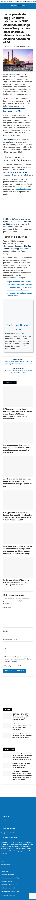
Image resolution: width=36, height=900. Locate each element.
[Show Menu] (2, 6)
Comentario (7, 607)
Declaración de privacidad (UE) (10, 878)
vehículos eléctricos (23, 189)
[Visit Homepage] (18, 5)
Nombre (6, 631)
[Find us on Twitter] (5, 821)
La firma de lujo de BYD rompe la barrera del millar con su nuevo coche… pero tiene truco (16, 582)
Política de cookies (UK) (8, 888)
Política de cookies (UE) (8, 884)
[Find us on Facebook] (2, 821)
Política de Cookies (6, 881)
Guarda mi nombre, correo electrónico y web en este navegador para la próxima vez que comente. (18, 659)
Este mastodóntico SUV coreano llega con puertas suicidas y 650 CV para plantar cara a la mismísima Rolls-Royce (17, 449)
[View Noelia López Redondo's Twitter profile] (18, 319)
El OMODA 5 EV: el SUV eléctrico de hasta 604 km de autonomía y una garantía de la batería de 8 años (21, 717)
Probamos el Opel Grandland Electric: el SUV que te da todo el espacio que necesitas (22, 735)
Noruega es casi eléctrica (14, 1)
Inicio (2, 861)
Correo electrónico (10, 640)
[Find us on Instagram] (9, 821)
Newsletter (4, 868)
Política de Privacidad (7, 874)
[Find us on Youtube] (15, 821)
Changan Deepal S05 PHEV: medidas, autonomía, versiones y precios (21, 765)
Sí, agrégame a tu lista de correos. (16, 666)
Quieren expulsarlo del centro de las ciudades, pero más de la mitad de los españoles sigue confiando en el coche (22, 756)
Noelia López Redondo (18, 325)
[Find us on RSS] (12, 821)
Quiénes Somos (5, 864)
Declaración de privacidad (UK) (10, 891)
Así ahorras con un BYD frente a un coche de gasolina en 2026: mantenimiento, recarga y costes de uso (17, 482)
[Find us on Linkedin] (18, 821)
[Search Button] (34, 6)
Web (4, 648)
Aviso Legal (4, 871)
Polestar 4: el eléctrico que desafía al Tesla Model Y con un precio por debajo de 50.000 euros (21, 726)
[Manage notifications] (4, 895)
